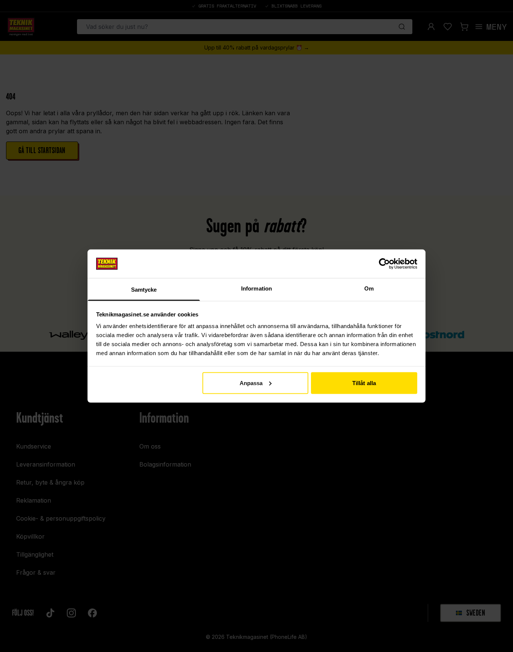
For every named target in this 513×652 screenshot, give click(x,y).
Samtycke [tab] (144, 289)
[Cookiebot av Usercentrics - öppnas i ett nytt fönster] (384, 263)
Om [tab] (369, 288)
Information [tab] (256, 288)
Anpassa (251, 382)
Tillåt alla (364, 382)
